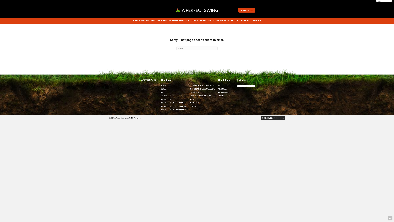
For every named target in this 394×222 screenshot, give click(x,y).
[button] (390, 218)
